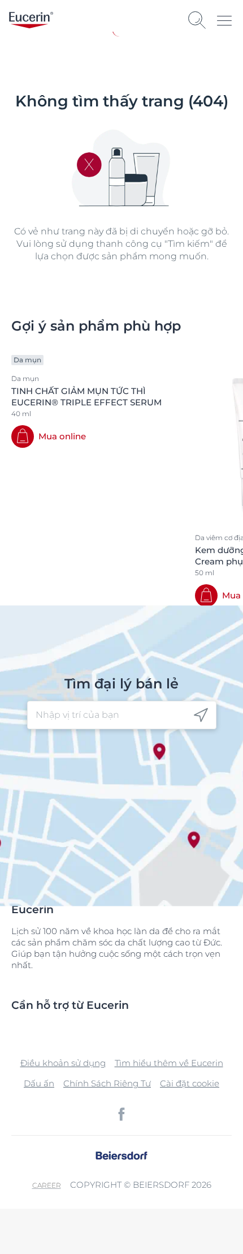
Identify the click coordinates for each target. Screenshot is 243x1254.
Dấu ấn (39, 1083)
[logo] (31, 20)
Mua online (62, 436)
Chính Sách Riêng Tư (107, 1083)
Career (46, 1185)
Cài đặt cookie (189, 1083)
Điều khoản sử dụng (63, 1063)
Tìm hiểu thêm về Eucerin (169, 1063)
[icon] (201, 715)
